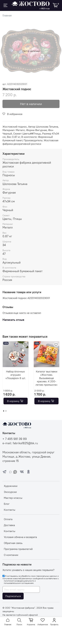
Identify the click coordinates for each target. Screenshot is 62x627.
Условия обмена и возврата (20, 537)
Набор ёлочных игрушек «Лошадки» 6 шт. (15, 375)
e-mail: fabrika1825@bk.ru (20, 443)
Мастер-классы (13, 497)
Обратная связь (13, 543)
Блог (7, 503)
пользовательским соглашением (19, 583)
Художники (10, 486)
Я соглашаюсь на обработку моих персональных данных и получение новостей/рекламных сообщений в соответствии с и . (30, 579)
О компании (11, 555)
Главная (7, 15)
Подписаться (13, 596)
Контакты (9, 509)
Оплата (8, 519)
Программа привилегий (18, 549)
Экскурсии (10, 491)
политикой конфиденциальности (19, 581)
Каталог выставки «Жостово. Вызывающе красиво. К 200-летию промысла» (46, 378)
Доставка (9, 525)
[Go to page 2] (5, 410)
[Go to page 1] (3, 410)
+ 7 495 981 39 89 (14, 439)
